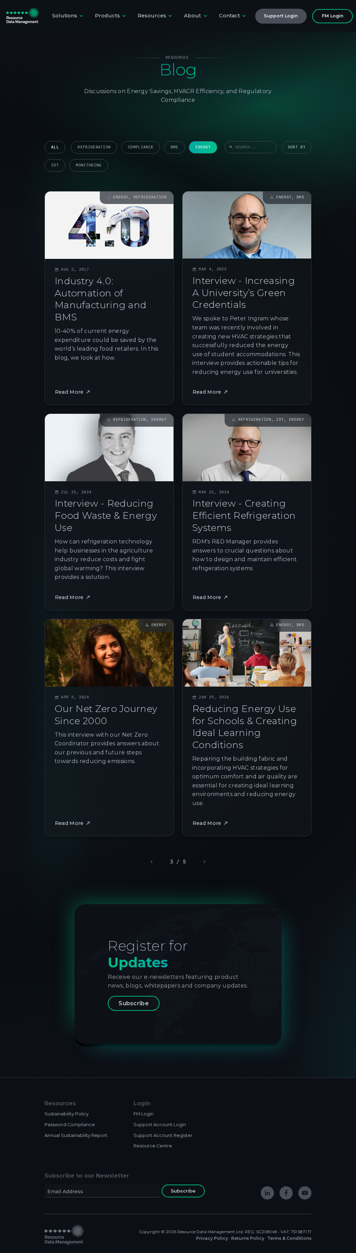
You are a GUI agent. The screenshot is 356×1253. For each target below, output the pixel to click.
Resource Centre (153, 1145)
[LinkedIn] (267, 1192)
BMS (174, 147)
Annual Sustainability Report (75, 1135)
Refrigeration (94, 147)
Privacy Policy (212, 1238)
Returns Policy (247, 1238)
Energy (203, 147)
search (231, 147)
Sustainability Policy (66, 1113)
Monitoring (88, 165)
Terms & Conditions (289, 1238)
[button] (68, 16)
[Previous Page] (152, 861)
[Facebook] (286, 1192)
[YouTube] (305, 1192)
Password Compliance (69, 1124)
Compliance (140, 147)
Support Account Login (160, 1124)
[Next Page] (203, 861)
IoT (55, 165)
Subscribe (134, 1003)
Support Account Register (163, 1135)
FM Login (144, 1113)
